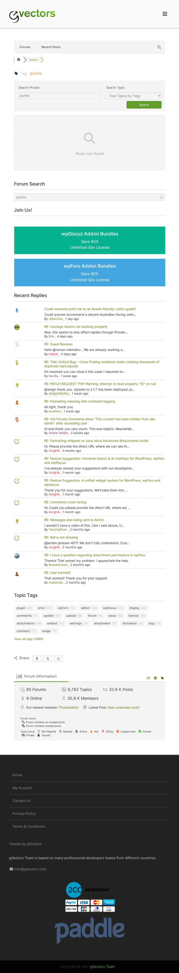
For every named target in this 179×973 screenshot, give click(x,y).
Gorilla (53, 376)
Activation (129, 623)
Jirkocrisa (55, 319)
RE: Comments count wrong (65, 502)
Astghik (54, 450)
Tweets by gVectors (25, 844)
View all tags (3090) (28, 639)
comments (24, 615)
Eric (51, 336)
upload (71, 615)
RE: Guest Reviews (58, 344)
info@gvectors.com (30, 869)
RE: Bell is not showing (61, 537)
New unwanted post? (124, 707)
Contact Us (22, 800)
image (46, 631)
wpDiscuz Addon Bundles (89, 240)
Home (17, 775)
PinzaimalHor (69, 707)
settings (76, 623)
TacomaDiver (58, 529)
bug (151, 623)
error (41, 608)
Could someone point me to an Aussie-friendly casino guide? (90, 309)
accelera (55, 411)
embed (52, 623)
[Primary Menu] (165, 14)
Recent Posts (51, 47)
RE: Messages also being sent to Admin (74, 520)
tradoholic (56, 582)
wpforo (63, 608)
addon (85, 608)
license (133, 615)
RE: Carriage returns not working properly (75, 327)
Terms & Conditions (29, 826)
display (134, 608)
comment (23, 631)
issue (112, 615)
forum (92, 615)
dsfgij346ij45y (59, 393)
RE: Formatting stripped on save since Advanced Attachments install (96, 441)
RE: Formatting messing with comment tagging (79, 401)
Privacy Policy (24, 813)
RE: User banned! (57, 572)
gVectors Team (102, 966)
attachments (26, 623)
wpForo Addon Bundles (90, 272)
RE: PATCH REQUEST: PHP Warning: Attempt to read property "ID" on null (100, 384)
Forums (25, 47)
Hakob (53, 354)
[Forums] (19, 59)
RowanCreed (58, 565)
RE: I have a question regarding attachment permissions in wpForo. (95, 555)
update (49, 615)
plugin (21, 608)
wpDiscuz (110, 608)
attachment (102, 623)
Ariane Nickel (58, 433)
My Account (22, 788)
